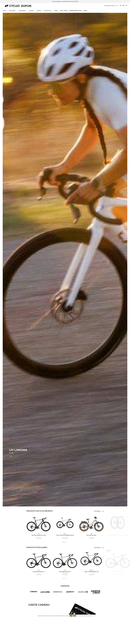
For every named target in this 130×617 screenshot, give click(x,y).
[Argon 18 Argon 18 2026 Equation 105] (91, 559)
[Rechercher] (126, 5)
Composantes (22, 10)
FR (116, 5)
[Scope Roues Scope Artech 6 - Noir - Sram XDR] (118, 522)
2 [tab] (66, 578)
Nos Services (47, 10)
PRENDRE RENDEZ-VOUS (75, 10)
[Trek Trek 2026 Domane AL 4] (118, 559)
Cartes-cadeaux (64, 10)
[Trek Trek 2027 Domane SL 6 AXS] (38, 522)
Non (74, 615)
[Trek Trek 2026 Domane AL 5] (65, 559)
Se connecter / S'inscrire (109, 5)
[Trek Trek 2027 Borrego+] (91, 522)
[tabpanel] (65, 259)
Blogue (85, 10)
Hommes (31, 10)
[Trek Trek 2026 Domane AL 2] (38, 559)
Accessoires (12, 10)
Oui (71, 615)
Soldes (56, 10)
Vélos (4, 10)
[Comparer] (120, 5)
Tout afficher (97, 511)
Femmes (39, 10)
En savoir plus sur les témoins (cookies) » (84, 615)
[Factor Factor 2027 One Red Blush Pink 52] (65, 522)
